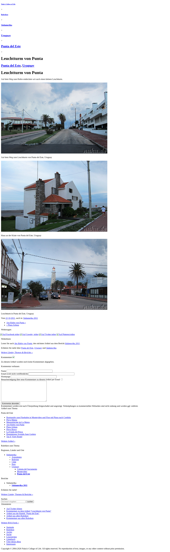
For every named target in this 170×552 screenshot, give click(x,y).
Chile (14, 462)
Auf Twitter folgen (14, 509)
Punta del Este (11, 46)
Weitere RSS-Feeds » (10, 523)
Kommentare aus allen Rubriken (19, 518)
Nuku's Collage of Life (8, 4)
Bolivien (15, 459)
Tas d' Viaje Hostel (14, 437)
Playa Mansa (11, 420)
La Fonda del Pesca (14, 432)
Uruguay (6, 35)
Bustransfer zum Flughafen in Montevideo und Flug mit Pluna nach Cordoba (38, 417)
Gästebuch (10, 539)
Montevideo (22, 471)
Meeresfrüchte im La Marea (18, 422)
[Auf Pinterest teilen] (66, 334)
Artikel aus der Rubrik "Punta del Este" (22, 513)
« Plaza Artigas (12, 325)
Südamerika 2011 (30, 318)
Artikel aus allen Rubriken (17, 516)
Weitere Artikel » (8, 441)
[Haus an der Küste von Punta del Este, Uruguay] (54, 231)
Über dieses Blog (13, 542)
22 (7, 318)
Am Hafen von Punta (23, 343)
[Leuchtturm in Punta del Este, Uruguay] (54, 309)
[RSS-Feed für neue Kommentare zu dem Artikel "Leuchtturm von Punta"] (13, 357)
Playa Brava (11, 429)
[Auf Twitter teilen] (47, 334)
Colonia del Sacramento (27, 469)
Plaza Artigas (11, 427)
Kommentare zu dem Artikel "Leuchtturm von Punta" (28, 511)
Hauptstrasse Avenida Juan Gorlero (21, 434)
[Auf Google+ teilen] (29, 334)
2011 (13, 318)
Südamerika (6, 25)
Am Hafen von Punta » (16, 323)
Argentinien (17, 457)
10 (9, 318)
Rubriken (4, 15)
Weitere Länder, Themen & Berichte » (17, 352)
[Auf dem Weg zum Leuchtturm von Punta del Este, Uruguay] (54, 153)
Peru (14, 464)
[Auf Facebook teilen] (10, 334)
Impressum (11, 544)
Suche (9, 534)
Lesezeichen (11, 537)
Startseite (10, 527)
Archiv (9, 532)
